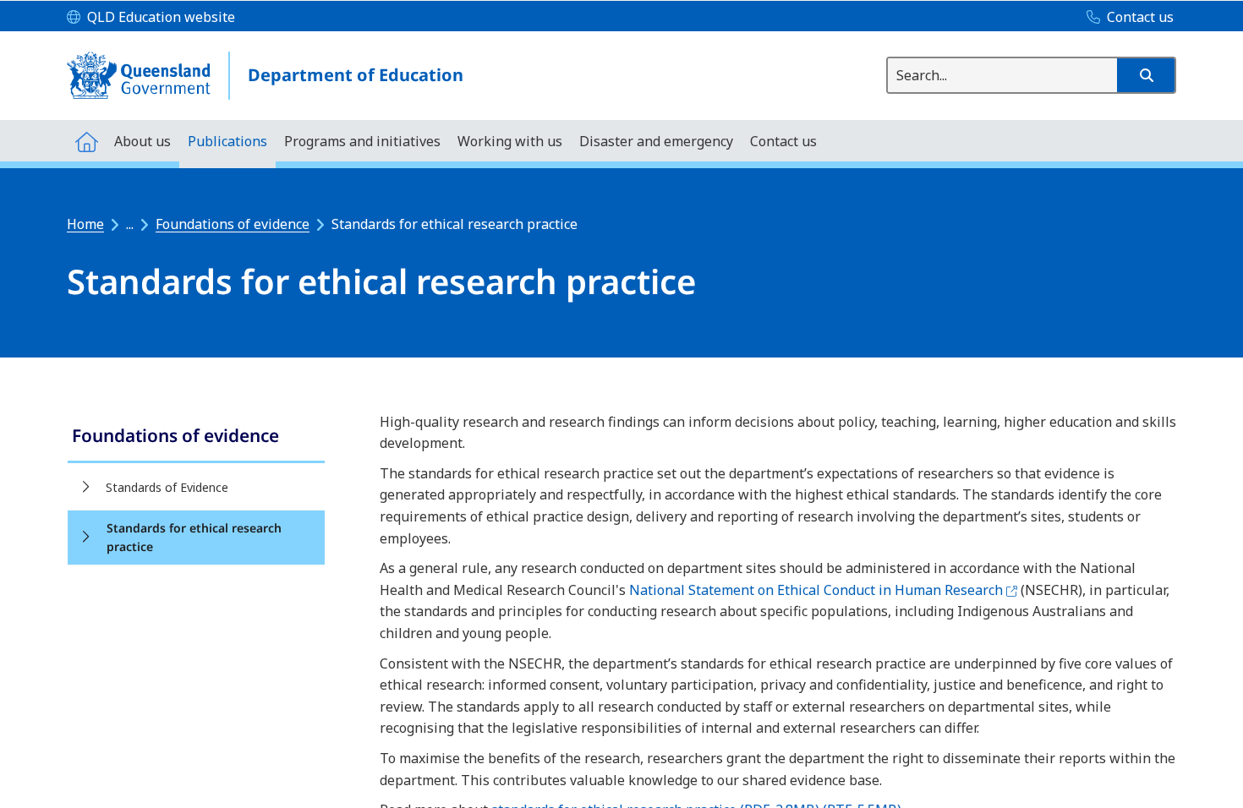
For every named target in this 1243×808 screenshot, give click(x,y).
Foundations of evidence (232, 224)
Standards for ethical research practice (194, 537)
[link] (196, 437)
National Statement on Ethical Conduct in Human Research (823, 590)
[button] (1146, 75)
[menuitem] (86, 140)
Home (85, 224)
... (130, 224)
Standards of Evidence (167, 487)
